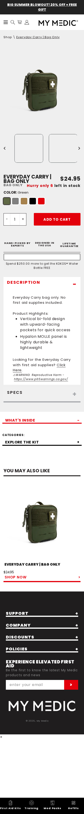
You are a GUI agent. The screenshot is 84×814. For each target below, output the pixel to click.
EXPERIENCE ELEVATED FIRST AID (40, 664)
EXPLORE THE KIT (22, 443)
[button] (12, 22)
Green (7, 201)
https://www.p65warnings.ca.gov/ (41, 379)
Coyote (24, 201)
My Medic (43, 720)
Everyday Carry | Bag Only (38, 37)
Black (32, 201)
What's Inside (20, 421)
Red (41, 201)
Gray (15, 201)
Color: (16, 192)
